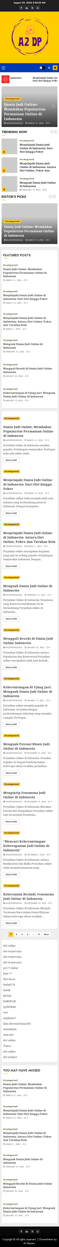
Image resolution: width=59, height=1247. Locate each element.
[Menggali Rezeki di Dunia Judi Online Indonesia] (29, 630)
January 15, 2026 (14, 400)
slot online (9, 945)
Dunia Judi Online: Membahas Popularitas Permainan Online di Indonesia (24, 111)
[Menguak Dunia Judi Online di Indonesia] (9, 184)
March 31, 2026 (36, 123)
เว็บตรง (7, 1046)
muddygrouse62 (14, 123)
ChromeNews (46, 1239)
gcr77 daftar (10, 968)
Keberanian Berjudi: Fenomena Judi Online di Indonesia (28, 896)
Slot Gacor (9, 979)
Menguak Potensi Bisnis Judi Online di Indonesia (26, 746)
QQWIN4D (9, 1007)
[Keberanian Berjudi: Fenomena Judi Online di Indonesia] (29, 885)
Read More (11, 460)
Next (46, 934)
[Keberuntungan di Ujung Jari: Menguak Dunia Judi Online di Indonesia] (29, 678)
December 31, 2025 (36, 753)
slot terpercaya (12, 951)
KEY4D (7, 996)
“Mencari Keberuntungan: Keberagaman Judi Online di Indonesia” (26, 845)
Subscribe (55, 67)
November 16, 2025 (36, 903)
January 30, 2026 (14, 376)
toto (5, 1012)
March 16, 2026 (14, 303)
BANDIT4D (9, 1001)
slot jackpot (10, 1057)
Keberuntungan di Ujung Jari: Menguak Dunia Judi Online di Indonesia (29, 394)
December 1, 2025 (36, 855)
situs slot (8, 1034)
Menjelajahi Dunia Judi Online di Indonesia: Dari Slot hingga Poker (36, 148)
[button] (3, 67)
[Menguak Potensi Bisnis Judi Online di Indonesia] (29, 735)
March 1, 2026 (13, 329)
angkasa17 (9, 1018)
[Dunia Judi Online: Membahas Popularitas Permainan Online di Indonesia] (29, 418)
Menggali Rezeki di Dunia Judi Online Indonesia (28, 640)
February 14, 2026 (31, 190)
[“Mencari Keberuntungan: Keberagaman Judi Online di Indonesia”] (29, 832)
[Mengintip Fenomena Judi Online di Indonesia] (29, 784)
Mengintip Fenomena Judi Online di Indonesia (24, 795)
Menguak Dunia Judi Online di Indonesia (38, 184)
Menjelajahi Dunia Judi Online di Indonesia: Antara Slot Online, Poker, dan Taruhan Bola (38, 169)
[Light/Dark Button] (42, 67)
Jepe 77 (7, 973)
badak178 (9, 984)
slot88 (6, 990)
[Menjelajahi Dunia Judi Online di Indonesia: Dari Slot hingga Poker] (9, 146)
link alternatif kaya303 (17, 1023)
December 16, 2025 (36, 802)
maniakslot (10, 1029)
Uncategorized (12, 98)
